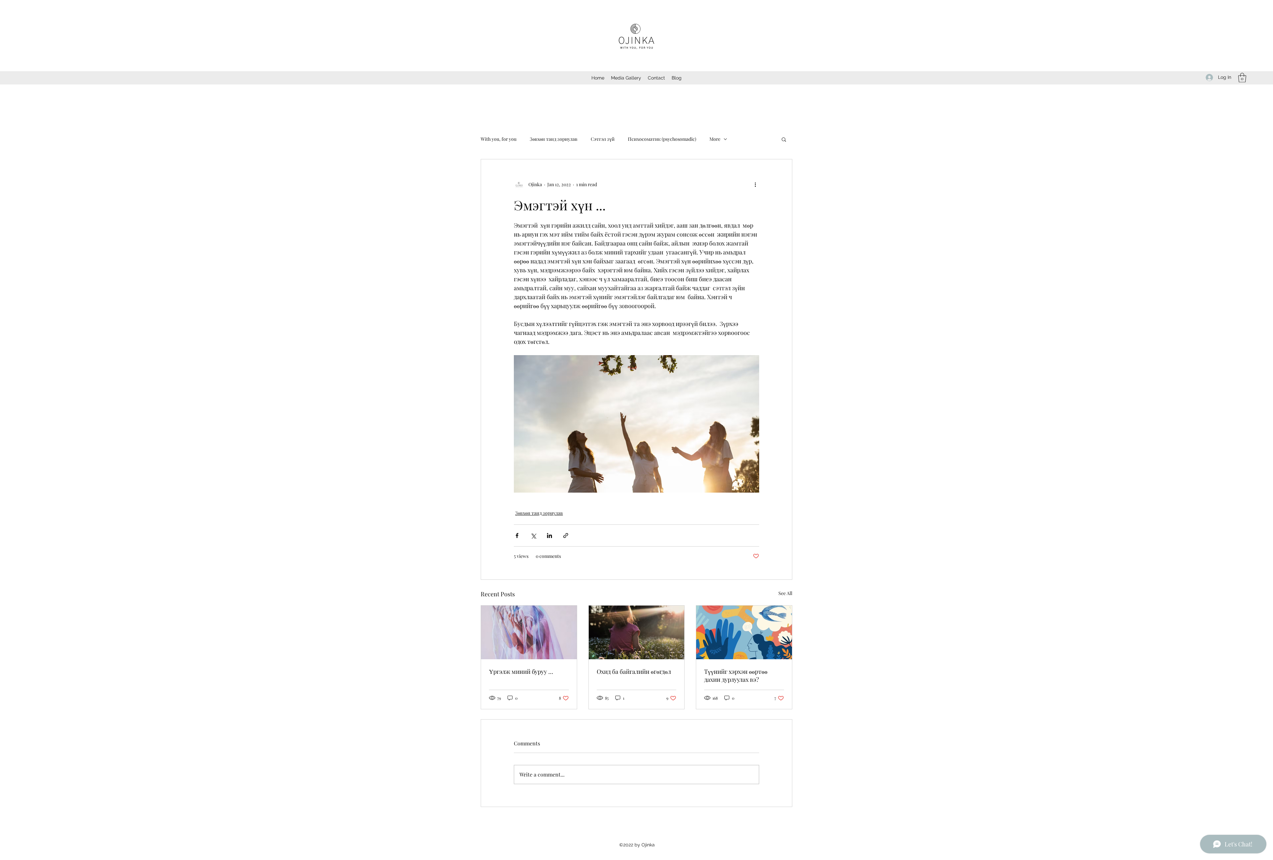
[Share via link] (566, 535)
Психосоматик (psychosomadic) (662, 139)
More (714, 139)
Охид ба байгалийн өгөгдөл (634, 671)
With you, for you (498, 139)
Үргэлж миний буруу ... (521, 671)
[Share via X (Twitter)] (533, 535)
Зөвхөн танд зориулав (553, 139)
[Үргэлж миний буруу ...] (529, 632)
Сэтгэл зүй (603, 139)
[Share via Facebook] (517, 535)
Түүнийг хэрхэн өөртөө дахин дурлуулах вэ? (735, 675)
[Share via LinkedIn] (549, 535)
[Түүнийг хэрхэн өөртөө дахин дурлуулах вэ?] (744, 632)
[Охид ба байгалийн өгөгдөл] (637, 632)
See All (785, 593)
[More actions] (755, 184)
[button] (1242, 77)
